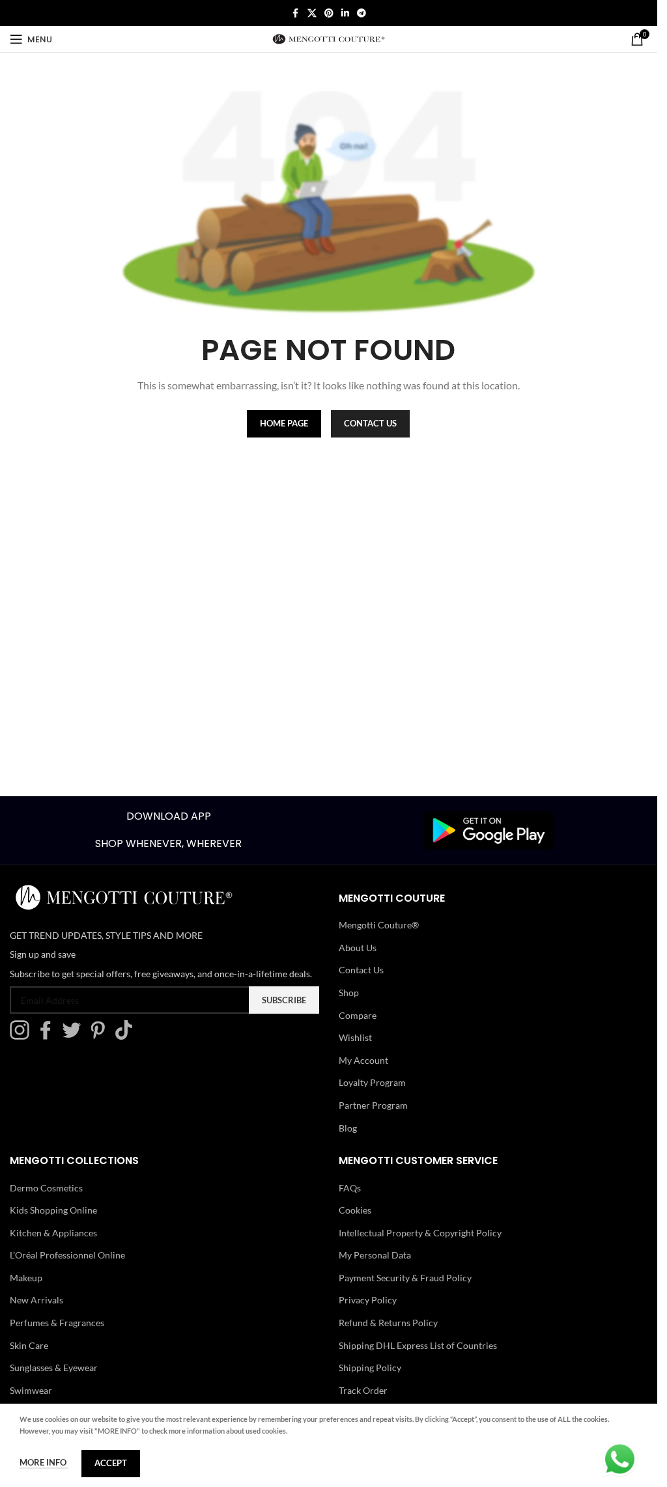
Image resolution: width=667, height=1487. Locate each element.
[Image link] (488, 829)
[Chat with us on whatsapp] (620, 1458)
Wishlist (355, 1037)
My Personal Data (375, 1254)
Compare (357, 1015)
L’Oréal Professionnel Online (67, 1254)
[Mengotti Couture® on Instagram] (23, 1036)
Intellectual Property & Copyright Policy (420, 1232)
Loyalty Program (372, 1082)
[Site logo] (328, 38)
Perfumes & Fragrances (57, 1322)
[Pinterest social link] (328, 13)
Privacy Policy (368, 1299)
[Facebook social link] (296, 13)
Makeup (26, 1277)
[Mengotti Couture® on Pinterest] (101, 1036)
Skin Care (29, 1345)
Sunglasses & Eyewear (54, 1367)
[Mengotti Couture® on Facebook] (49, 1036)
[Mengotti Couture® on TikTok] (127, 1036)
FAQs (350, 1187)
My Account (363, 1060)
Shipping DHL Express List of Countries (418, 1345)
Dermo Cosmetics (46, 1187)
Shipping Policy (370, 1367)
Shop (349, 992)
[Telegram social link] (361, 13)
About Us (357, 947)
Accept (110, 1463)
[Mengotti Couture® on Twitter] (75, 1036)
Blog (348, 1127)
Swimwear (31, 1390)
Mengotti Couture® (379, 924)
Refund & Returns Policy (388, 1322)
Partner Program (373, 1105)
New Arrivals (36, 1299)
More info (44, 1462)
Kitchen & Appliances (53, 1232)
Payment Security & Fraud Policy (405, 1277)
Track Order (363, 1390)
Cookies (355, 1210)
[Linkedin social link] (345, 13)
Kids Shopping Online (53, 1210)
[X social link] (312, 13)
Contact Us (361, 969)
